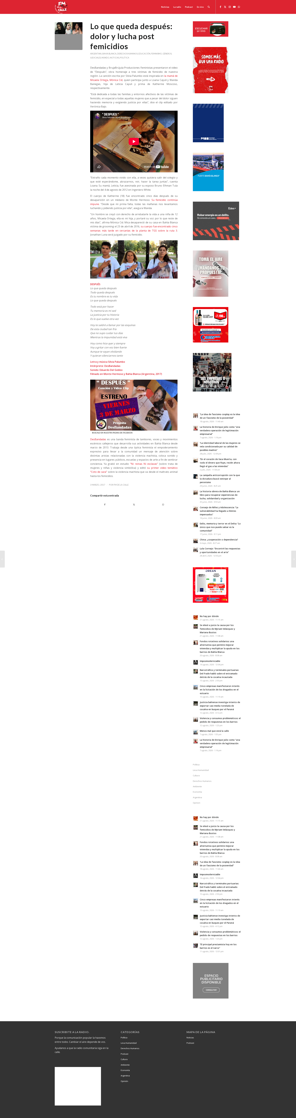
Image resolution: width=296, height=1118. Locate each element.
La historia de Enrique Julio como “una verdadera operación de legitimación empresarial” (220, 430)
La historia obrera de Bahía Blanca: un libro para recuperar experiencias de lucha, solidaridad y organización (220, 495)
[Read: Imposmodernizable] (195, 662)
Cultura (196, 775)
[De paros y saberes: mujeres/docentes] (293, 559)
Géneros (167, 53)
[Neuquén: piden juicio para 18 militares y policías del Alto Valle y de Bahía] (2, 559)
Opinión (124, 1081)
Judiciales (95, 57)
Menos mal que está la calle (214, 730)
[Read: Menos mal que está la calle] (195, 732)
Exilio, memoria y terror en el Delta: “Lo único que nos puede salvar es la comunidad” (220, 527)
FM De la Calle (121, 485)
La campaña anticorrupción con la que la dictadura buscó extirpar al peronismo (220, 479)
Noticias (114, 57)
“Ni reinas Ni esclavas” (144, 464)
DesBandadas (98, 439)
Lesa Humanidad (201, 770)
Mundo (105, 57)
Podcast (124, 1053)
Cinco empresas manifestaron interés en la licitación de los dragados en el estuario (219, 690)
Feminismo (156, 53)
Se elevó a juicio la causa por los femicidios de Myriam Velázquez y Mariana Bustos (217, 629)
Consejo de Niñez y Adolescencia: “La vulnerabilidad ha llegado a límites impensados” (219, 511)
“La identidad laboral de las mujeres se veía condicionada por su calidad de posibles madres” (220, 446)
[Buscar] (209, 7)
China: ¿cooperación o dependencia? (219, 539)
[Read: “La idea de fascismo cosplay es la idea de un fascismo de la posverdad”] (195, 415)
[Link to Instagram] (229, 6)
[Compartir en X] (133, 504)
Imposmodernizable (210, 661)
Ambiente (197, 786)
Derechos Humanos (127, 53)
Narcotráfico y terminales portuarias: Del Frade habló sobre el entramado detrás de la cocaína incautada (219, 674)
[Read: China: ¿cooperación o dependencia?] (195, 541)
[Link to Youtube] (234, 6)
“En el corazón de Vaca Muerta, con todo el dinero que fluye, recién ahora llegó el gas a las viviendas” (220, 463)
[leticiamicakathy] (68, 36)
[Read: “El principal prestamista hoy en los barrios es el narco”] (195, 945)
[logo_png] (62, 7)
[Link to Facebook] (220, 6)
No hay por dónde (209, 616)
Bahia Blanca (109, 53)
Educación (144, 53)
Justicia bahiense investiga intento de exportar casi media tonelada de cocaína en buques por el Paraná (220, 706)
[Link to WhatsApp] (239, 6)
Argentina (96, 53)
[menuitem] (165, 7)
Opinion (196, 802)
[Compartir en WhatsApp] (163, 504)
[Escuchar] (210, 35)
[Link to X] (225, 6)
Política (124, 57)
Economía (197, 791)
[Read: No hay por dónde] (195, 617)
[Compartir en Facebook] (104, 504)
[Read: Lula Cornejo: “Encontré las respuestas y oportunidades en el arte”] (195, 550)
